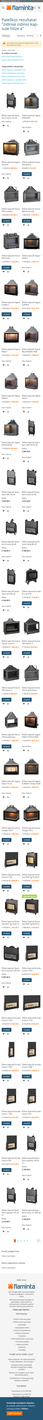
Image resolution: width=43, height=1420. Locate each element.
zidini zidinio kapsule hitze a (12, 56)
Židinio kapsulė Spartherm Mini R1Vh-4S (31, 443)
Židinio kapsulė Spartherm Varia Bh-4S (31, 543)
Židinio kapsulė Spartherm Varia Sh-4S (31, 493)
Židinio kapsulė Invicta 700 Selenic (31, 163)
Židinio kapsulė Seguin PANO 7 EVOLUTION (31, 735)
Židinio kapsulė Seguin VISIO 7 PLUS (11, 782)
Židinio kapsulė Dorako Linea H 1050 (31, 969)
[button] (4, 125)
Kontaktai (22, 1350)
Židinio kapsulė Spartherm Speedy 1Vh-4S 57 (11, 1212)
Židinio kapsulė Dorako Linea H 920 (11, 1159)
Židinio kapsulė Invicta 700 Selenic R (31, 642)
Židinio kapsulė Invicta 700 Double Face (11, 735)
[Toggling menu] (3, 8)
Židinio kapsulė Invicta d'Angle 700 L (31, 829)
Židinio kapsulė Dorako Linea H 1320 (11, 1019)
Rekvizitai (22, 1347)
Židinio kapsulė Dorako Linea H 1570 (31, 1019)
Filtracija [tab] (6, 36)
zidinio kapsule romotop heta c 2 (14, 83)
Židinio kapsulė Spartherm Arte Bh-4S (11, 592)
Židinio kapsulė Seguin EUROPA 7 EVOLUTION (31, 782)
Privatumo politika (22, 1342)
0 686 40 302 (25, 1396)
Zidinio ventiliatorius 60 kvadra (13, 73)
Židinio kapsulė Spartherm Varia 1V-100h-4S (31, 1211)
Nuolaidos (22, 1325)
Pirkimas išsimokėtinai (22, 1330)
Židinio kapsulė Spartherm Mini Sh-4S (11, 493)
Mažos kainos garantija (22, 1322)
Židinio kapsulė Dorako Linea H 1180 (11, 875)
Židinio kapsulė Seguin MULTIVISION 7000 (31, 350)
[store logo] (20, 7)
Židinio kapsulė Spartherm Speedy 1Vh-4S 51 (31, 1160)
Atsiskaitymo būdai (22, 1328)
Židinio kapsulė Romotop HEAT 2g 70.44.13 (11, 922)
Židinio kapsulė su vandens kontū (14, 80)
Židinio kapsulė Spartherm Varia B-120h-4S (11, 969)
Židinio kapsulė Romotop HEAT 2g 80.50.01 (31, 922)
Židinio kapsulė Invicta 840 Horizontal (31, 210)
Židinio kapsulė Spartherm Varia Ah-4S (11, 543)
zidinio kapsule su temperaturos (14, 70)
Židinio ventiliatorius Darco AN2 (13, 76)
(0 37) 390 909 (26, 1)
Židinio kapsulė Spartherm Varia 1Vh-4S (11, 116)
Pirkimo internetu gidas (22, 1319)
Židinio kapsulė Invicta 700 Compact (11, 210)
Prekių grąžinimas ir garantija (22, 1339)
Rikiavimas (21, 36)
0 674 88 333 (26, 1394)
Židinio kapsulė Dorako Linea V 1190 (11, 1112)
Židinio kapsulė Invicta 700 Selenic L (11, 689)
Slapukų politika (22, 1344)
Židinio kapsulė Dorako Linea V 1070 (11, 1065)
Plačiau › (25, 1408)
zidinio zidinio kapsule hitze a (13, 60)
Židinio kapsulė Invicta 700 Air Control (11, 642)
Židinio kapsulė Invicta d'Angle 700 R (11, 829)
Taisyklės (22, 1336)
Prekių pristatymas (22, 1333)
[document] (21, 1409)
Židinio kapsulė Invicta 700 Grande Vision (31, 689)
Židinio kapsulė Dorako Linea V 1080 (31, 1065)
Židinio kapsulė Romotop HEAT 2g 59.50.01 (31, 875)
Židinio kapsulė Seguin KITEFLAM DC (11, 443)
